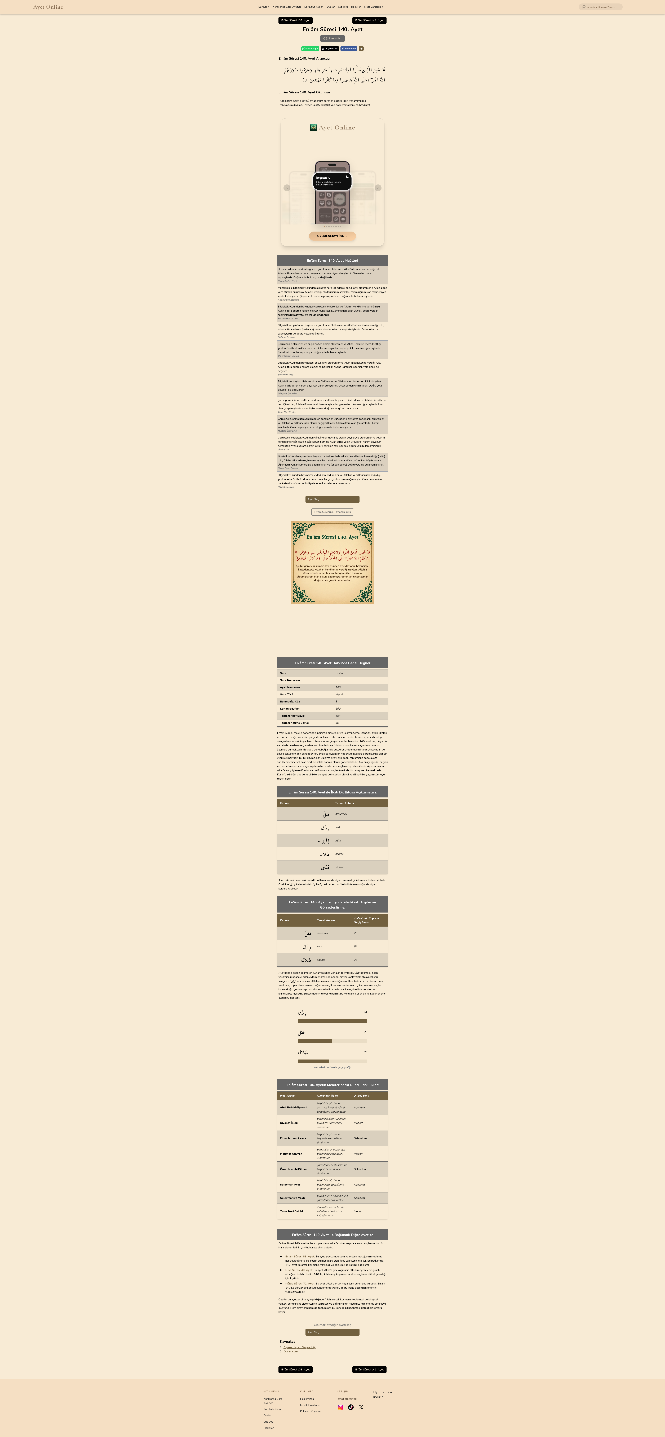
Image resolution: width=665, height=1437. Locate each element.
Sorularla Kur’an (313, 6)
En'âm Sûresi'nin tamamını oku (332, 512)
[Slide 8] (337, 226)
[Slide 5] (331, 226)
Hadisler (356, 6)
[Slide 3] (328, 226)
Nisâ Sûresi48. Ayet (298, 1270)
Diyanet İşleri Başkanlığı (299, 1347)
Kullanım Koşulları (310, 1411)
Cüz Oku (343, 6)
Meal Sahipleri (373, 6)
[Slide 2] (326, 226)
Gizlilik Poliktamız (310, 1405)
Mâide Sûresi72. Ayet (299, 1284)
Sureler (264, 6)
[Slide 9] (338, 226)
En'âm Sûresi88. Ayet (299, 1256)
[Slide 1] (325, 226)
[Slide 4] (330, 226)
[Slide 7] (335, 226)
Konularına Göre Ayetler (287, 6)
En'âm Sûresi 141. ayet (369, 20)
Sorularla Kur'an (273, 1409)
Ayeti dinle (334, 38)
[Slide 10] (340, 226)
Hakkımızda (307, 1399)
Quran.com (290, 1351)
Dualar (331, 6)
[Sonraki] (378, 187)
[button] (340, 1407)
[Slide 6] (333, 226)
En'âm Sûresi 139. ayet (295, 20)
